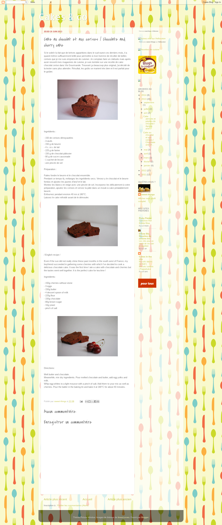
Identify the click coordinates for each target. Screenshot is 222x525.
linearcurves (123, 517)
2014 (144, 95)
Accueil (87, 499)
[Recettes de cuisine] (147, 287)
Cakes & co (63, 16)
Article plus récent (55, 499)
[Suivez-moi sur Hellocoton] (152, 38)
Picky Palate (145, 218)
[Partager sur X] (92, 401)
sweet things (148, 31)
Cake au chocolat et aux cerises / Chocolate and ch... (149, 138)
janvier (147, 165)
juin (146, 113)
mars (146, 158)
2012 (144, 170)
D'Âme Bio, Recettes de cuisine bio (145, 236)
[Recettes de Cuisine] (148, 49)
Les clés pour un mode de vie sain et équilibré (146, 243)
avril (146, 154)
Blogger (144, 517)
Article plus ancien (119, 499)
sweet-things (148, 194)
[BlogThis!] (89, 401)
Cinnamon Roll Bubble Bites (145, 222)
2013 (144, 99)
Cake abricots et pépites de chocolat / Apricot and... (149, 122)
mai (146, 150)
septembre (149, 102)
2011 (144, 174)
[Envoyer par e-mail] (86, 401)
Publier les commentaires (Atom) (72, 505)
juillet (146, 109)
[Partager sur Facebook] (95, 401)
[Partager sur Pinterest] (98, 401)
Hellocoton (155, 31)
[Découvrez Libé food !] (139, 81)
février (147, 162)
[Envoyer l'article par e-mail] (81, 401)
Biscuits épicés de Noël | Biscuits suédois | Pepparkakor (146, 265)
